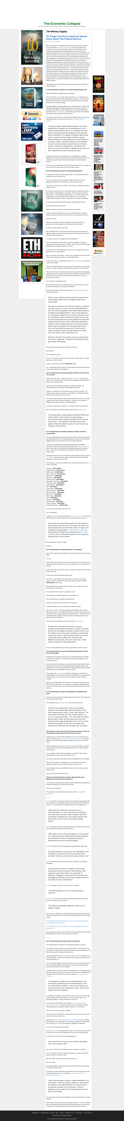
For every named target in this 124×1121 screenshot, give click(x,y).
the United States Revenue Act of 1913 (72, 738)
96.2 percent (74, 378)
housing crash (60, 673)
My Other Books (45, 1112)
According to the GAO (76, 530)
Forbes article (81, 409)
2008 (49, 885)
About (56, 1112)
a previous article (64, 702)
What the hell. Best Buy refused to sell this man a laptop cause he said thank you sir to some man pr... (98, 176)
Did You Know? (79, 1112)
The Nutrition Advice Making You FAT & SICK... (98, 192)
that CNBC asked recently (64, 47)
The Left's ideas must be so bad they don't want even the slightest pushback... (98, 142)
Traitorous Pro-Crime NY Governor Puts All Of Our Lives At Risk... (98, 206)
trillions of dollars (83, 446)
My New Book (35, 1112)
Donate (52, 1112)
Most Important (88, 1112)
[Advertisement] (62, 11)
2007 (49, 861)
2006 (49, 846)
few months (50, 898)
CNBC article (54, 1030)
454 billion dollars (77, 261)
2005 (49, 801)
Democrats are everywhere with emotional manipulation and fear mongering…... (98, 159)
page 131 (88, 463)
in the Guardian (78, 621)
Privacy (62, 1112)
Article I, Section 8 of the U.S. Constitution (66, 1019)
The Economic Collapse (62, 24)
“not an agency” (60, 111)
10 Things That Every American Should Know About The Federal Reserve (66, 37)
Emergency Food (69, 1112)
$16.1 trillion (49, 457)
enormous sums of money (77, 516)
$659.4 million (83, 532)
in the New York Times (80, 290)
